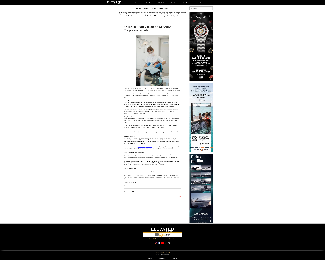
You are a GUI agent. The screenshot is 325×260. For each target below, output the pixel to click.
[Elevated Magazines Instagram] (156, 243)
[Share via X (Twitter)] (129, 191)
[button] (137, 3)
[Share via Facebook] (124, 191)
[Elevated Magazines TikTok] (166, 243)
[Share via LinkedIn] (133, 191)
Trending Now (127, 186)
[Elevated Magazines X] (169, 243)
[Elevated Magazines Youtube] (162, 243)
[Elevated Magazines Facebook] (159, 243)
